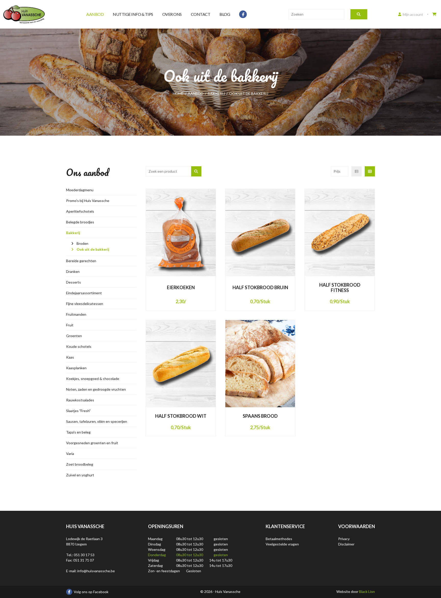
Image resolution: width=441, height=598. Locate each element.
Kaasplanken (76, 368)
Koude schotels (78, 346)
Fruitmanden (76, 314)
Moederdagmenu (79, 190)
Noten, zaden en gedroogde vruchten (96, 389)
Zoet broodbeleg (79, 464)
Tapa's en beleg (78, 432)
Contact (201, 14)
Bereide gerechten (81, 261)
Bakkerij (73, 233)
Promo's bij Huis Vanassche (87, 200)
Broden (82, 243)
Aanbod (95, 14)
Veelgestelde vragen (282, 544)
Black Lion (367, 591)
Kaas (70, 357)
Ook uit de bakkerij (93, 249)
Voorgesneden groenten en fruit (92, 443)
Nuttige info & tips (133, 14)
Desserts (73, 282)
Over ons (172, 14)
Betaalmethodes (279, 539)
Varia (70, 453)
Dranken (73, 271)
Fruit (70, 325)
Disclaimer (346, 544)
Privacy (344, 539)
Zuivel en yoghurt (80, 475)
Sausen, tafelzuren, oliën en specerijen (96, 421)
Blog (224, 14)
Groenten (74, 336)
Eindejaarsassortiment (84, 293)
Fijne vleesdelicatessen (84, 303)
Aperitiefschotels (80, 211)
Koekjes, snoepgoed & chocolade (92, 378)
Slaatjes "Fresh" (78, 411)
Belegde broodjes (80, 222)
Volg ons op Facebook (91, 592)
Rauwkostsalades (80, 400)
